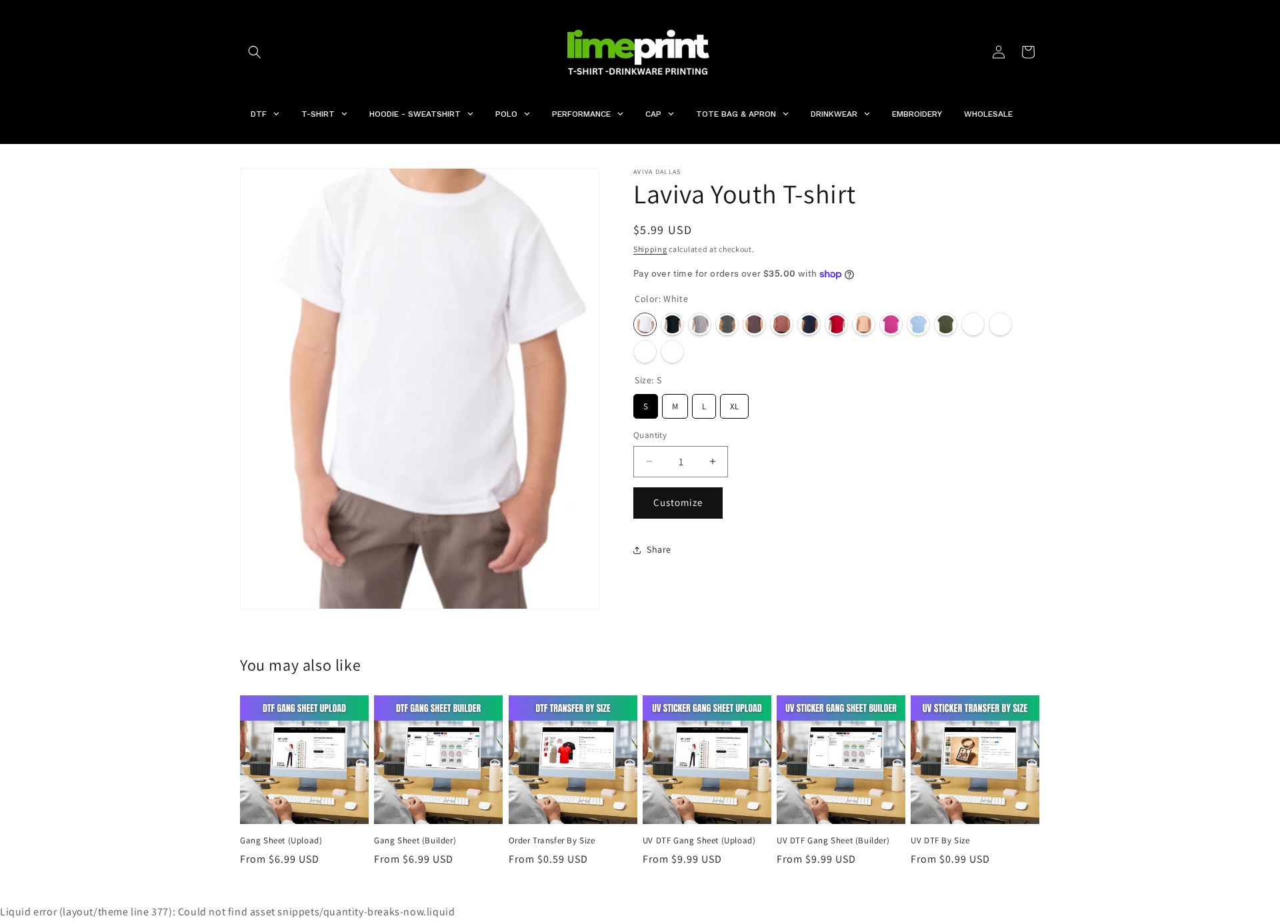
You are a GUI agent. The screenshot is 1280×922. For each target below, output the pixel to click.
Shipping (650, 249)
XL (734, 403)
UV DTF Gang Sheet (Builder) (833, 840)
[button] (254, 52)
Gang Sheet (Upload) (281, 840)
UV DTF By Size (940, 840)
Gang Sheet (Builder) (415, 840)
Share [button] (659, 549)
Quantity (650, 435)
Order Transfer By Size (552, 840)
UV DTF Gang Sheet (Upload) (699, 840)
